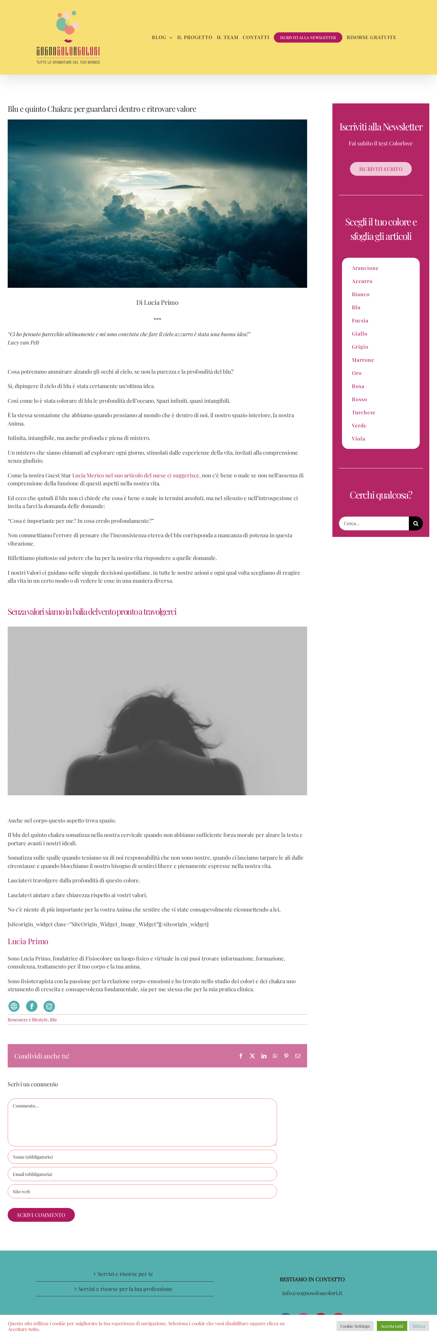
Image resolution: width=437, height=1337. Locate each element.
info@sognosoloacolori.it (312, 1292)
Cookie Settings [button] (355, 1326)
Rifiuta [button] (419, 1326)
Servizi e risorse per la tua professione (125, 1288)
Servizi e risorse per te (125, 1273)
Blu (53, 1020)
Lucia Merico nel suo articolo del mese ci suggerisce (135, 475)
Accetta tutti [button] (392, 1326)
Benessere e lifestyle (28, 1020)
